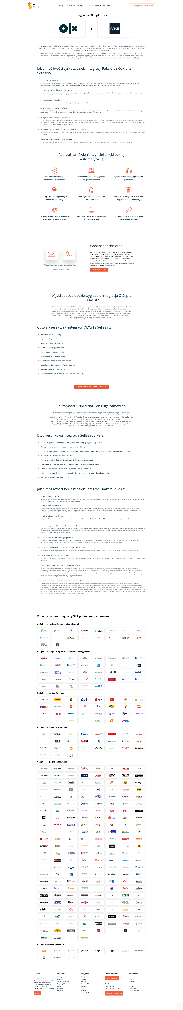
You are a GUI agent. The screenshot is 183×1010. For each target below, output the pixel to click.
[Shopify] (71, 638)
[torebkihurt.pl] (44, 931)
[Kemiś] (57, 839)
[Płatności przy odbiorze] (85, 748)
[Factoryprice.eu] (71, 916)
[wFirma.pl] (71, 658)
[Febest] (71, 818)
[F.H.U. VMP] (139, 811)
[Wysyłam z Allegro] (139, 707)
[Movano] (44, 867)
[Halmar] (57, 825)
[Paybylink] (139, 748)
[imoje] (139, 741)
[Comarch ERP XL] (139, 658)
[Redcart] (85, 638)
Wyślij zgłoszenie (112, 978)
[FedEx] (44, 707)
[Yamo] (57, 909)
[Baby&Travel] (44, 782)
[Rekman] (85, 924)
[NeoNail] (85, 867)
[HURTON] (44, 938)
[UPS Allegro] (125, 707)
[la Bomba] (112, 839)
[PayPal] (85, 734)
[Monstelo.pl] (125, 860)
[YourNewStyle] (71, 909)
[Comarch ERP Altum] (71, 665)
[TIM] (112, 895)
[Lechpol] (71, 846)
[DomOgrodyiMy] (71, 804)
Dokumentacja (133, 984)
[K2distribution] (139, 832)
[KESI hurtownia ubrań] (71, 839)
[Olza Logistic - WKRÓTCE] (85, 714)
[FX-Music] (112, 818)
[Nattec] (71, 867)
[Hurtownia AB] (112, 825)
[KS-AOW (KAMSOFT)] (98, 665)
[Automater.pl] (125, 951)
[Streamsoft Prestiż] (57, 672)
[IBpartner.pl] (112, 924)
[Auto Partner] (98, 775)
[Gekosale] (125, 631)
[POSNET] (98, 951)
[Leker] (85, 846)
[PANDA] (71, 874)
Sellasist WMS (71, 6)
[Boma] (98, 790)
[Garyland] (125, 818)
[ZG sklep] (85, 909)
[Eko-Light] (139, 804)
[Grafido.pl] (85, 951)
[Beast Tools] (71, 782)
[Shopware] (44, 638)
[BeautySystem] (85, 782)
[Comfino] (57, 755)
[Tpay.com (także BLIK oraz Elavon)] (44, 734)
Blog (82, 988)
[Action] (57, 768)
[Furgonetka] (57, 707)
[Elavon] (71, 755)
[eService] (112, 741)
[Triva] (112, 672)
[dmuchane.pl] (57, 804)
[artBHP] (44, 916)
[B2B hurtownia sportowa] (125, 775)
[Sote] (125, 638)
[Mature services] (139, 853)
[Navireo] (98, 679)
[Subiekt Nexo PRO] (85, 658)
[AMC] (112, 768)
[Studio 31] (85, 895)
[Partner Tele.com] (98, 874)
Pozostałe (60, 991)
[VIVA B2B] (98, 902)
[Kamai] (44, 839)
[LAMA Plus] (125, 839)
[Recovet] (85, 881)
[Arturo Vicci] (71, 775)
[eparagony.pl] (57, 679)
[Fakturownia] (125, 672)
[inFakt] (139, 672)
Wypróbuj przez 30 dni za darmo (142, 6)
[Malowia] (44, 924)
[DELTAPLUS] (125, 931)
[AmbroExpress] (98, 707)
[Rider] (125, 881)
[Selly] (139, 638)
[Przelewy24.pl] (98, 734)
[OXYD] (57, 874)
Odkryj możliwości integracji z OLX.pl (91, 387)
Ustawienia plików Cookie (88, 993)
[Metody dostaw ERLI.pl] (71, 721)
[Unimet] (57, 902)
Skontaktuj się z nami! (99, 270)
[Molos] (98, 860)
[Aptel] (139, 768)
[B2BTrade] (139, 775)
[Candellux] (139, 790)
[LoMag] (112, 665)
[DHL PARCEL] (57, 700)
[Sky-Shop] (98, 638)
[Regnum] (98, 881)
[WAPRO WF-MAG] (44, 658)
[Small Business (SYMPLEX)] (44, 672)
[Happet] (71, 825)
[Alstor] (139, 909)
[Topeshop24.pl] (44, 902)
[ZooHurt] (98, 909)
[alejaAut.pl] (125, 909)
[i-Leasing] (112, 748)
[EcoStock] (125, 804)
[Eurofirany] (57, 931)
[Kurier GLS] (85, 700)
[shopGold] (57, 638)
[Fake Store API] (98, 931)
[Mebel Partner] (57, 860)
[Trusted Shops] (44, 958)
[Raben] (57, 714)
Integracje (81, 6)
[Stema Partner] (57, 895)
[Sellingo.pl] (44, 631)
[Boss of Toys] (112, 790)
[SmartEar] (98, 888)
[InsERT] (98, 686)
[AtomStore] (112, 638)
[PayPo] (98, 748)
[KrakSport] (98, 839)
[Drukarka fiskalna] (112, 951)
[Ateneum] (85, 775)
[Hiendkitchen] (125, 916)
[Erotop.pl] (85, 811)
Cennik (90, 6)
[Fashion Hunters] (44, 818)
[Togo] (125, 895)
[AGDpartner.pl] (98, 768)
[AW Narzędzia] (112, 775)
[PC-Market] (125, 665)
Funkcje (60, 6)
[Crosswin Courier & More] (98, 721)
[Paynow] (57, 748)
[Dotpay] (57, 734)
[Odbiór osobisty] (85, 707)
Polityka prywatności (134, 991)
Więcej (37, 993)
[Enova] (85, 665)
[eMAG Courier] (125, 721)
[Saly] (139, 631)
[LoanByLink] (44, 755)
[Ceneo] (44, 951)
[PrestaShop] (71, 631)
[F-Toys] (125, 811)
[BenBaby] (112, 782)
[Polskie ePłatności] (71, 748)
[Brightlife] (125, 790)
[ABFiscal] (57, 958)
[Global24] (125, 714)
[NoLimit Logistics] (112, 707)
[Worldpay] (139, 734)
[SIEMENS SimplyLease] (125, 734)
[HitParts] (98, 825)
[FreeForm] (98, 818)
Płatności (60, 988)
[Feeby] (85, 916)
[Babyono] (57, 782)
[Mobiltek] (44, 748)
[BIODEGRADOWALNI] (44, 790)
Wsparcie (106, 6)
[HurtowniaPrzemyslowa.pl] (139, 825)
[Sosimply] (139, 888)
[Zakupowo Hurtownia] (112, 931)
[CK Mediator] (71, 938)
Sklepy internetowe (63, 982)
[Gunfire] (112, 916)
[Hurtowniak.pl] (125, 825)
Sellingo (83, 982)
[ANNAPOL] (125, 768)
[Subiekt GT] (98, 658)
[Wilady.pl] (44, 909)
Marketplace (61, 977)
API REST (131, 986)
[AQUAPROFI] (57, 938)
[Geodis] (112, 714)
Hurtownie (60, 979)
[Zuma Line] (85, 931)
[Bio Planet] (57, 916)
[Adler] (85, 768)
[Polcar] (44, 881)
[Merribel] (139, 931)
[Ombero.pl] (57, 924)
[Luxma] (139, 846)
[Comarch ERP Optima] (125, 658)
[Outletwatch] (44, 874)
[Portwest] (71, 924)
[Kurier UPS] (71, 700)
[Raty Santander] (112, 734)
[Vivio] (112, 902)
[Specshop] (71, 931)
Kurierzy (59, 986)
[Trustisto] (139, 951)
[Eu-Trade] (98, 811)
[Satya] (57, 888)
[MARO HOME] (98, 853)
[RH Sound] (112, 881)
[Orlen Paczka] (71, 707)
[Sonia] (125, 888)
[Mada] (44, 853)
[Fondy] (125, 741)
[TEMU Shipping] (112, 721)
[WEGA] (125, 902)
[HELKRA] (85, 825)
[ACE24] (44, 768)
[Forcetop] (85, 818)
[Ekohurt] (44, 811)
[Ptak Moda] (57, 881)
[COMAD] (71, 796)
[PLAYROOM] (125, 874)
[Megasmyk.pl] (71, 860)
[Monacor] (112, 860)
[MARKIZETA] (85, 853)
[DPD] (98, 700)
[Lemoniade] (98, 846)
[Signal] (85, 888)
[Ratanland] (139, 924)
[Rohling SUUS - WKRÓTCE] (71, 714)
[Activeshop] (71, 768)
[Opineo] (57, 951)
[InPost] (57, 721)
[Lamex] (139, 839)
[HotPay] (44, 741)
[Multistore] (57, 867)
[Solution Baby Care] (112, 888)
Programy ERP (61, 984)
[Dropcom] (85, 804)
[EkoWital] (57, 811)
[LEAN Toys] (57, 846)
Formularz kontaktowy (114, 993)
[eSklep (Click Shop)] (112, 631)
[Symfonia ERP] (98, 672)
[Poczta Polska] (112, 700)
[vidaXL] (85, 902)
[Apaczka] (139, 700)
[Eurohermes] (98, 714)
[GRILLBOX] (44, 825)
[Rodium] (139, 881)
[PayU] (71, 734)
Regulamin (132, 982)
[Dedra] (125, 796)
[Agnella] (112, 909)
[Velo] (71, 902)
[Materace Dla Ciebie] (112, 853)
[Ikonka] (71, 832)
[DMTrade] (44, 804)
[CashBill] (85, 741)
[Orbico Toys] (125, 867)
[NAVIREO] (57, 658)
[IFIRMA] (71, 679)
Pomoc (131, 979)
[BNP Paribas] (71, 741)
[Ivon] (98, 832)
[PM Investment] (139, 874)
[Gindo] (85, 938)
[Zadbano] (44, 714)
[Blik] (57, 741)
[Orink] (139, 867)
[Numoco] (98, 867)
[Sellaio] (57, 645)
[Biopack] (57, 790)
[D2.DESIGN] (85, 796)
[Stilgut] (71, 895)
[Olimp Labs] (112, 867)
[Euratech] (112, 811)
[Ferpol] (139, 796)
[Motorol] (139, 860)
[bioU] (71, 790)
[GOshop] (44, 645)
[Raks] (139, 665)
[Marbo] (57, 853)
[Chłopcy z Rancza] (57, 796)
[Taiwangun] (98, 895)
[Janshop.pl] (125, 832)
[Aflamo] (98, 924)
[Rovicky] (44, 888)
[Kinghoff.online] (85, 839)
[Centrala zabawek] (44, 796)
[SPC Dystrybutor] (44, 895)
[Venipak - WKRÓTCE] (139, 714)
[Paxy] (85, 721)
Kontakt (98, 6)
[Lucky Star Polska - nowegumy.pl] (125, 846)
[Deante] (112, 796)
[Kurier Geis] (125, 700)
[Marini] (71, 853)
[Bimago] (139, 782)
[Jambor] (112, 832)
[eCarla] (112, 804)
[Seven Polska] (71, 888)
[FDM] (57, 818)
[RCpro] (71, 881)
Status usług (132, 988)
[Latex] (44, 846)
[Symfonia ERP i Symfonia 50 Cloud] (112, 658)
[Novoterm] (125, 924)
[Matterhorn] (125, 853)
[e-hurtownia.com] (98, 804)
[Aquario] (44, 775)
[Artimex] (57, 775)
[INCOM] (85, 832)
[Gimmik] (139, 818)
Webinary (83, 986)
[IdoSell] (98, 631)
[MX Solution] (44, 860)
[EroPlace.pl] (71, 811)
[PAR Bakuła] (85, 874)
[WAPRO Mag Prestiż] (57, 665)
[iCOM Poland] (44, 832)
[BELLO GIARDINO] (98, 782)
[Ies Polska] (57, 832)
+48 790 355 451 (109, 986)
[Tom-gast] (139, 895)
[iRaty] (125, 748)
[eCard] (98, 741)
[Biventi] (85, 790)
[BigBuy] (125, 782)
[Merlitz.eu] (85, 860)
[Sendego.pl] (44, 700)
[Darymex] (98, 796)
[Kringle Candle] (139, 916)
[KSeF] (112, 679)
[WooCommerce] (85, 631)
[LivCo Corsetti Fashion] (112, 846)
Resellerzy (84, 979)
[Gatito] (98, 916)
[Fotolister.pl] (71, 951)
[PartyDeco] (112, 874)
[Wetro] (139, 902)
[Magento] (57, 631)
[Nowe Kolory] (44, 721)
